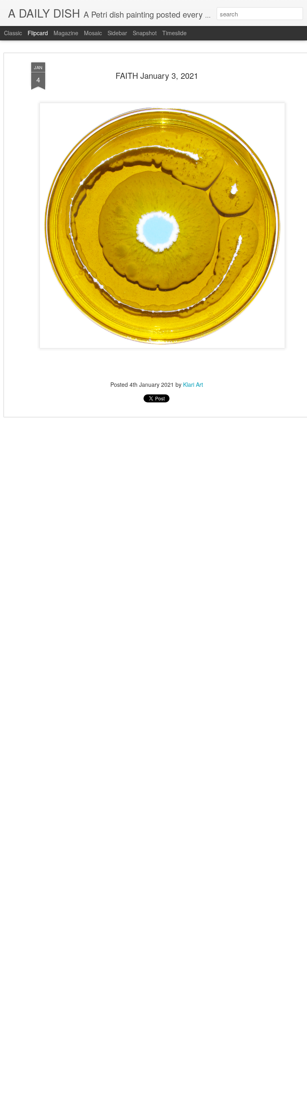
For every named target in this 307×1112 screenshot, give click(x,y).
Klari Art (193, 384)
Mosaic (93, 33)
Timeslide (174, 33)
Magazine (66, 33)
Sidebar (117, 33)
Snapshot (145, 33)
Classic (13, 33)
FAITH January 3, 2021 (157, 75)
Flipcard (38, 33)
